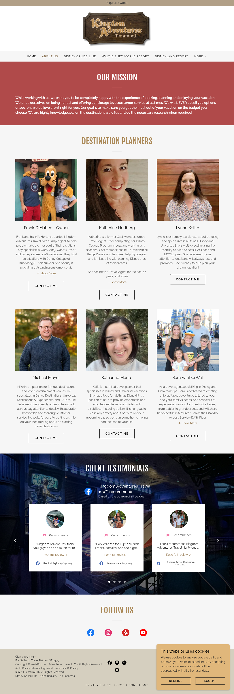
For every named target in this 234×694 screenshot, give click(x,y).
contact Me (117, 295)
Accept (210, 680)
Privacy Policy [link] (98, 685)
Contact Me (46, 286)
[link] (117, 28)
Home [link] (31, 56)
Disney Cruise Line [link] (80, 56)
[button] (200, 56)
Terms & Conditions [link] (131, 685)
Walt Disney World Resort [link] (125, 56)
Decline (175, 680)
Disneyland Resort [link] (171, 56)
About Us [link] (50, 56)
